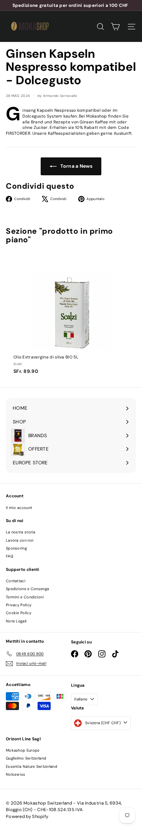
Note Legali (16, 621)
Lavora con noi (19, 540)
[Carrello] (115, 26)
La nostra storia (21, 532)
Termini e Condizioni (25, 597)
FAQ (9, 556)
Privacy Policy (18, 604)
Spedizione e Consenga (27, 588)
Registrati (32, 779)
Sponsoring (16, 548)
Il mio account (19, 507)
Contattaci (16, 580)
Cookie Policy (18, 612)
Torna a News (75, 166)
